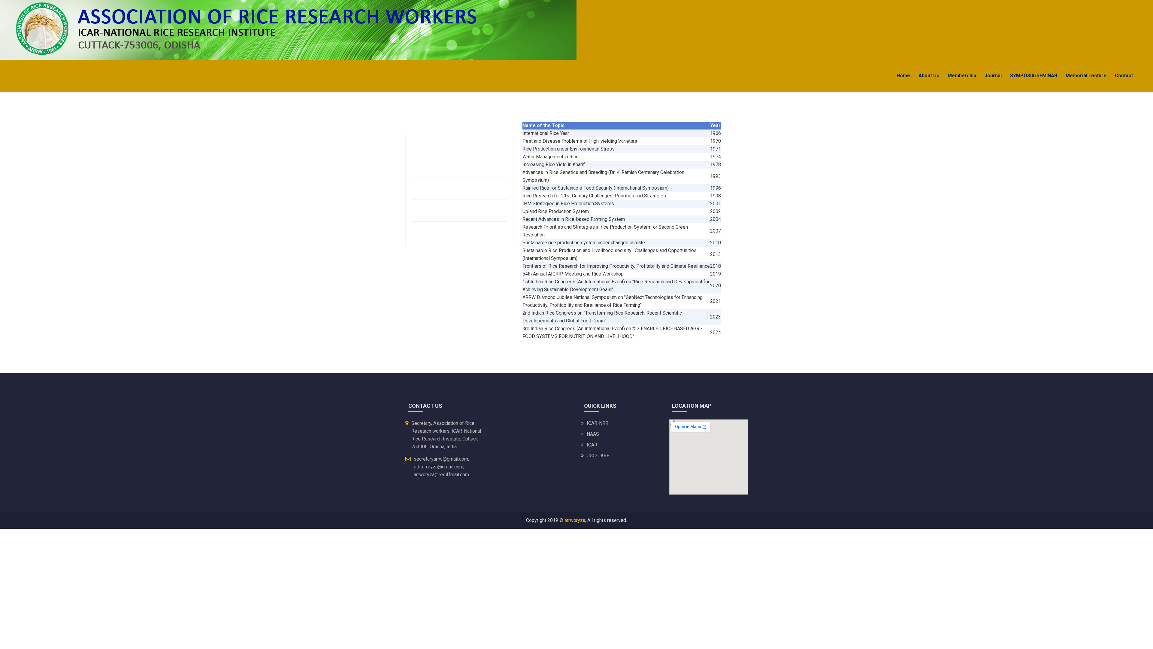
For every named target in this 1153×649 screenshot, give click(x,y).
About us (928, 75)
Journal (993, 75)
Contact (1124, 75)
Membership (962, 75)
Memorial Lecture (1086, 75)
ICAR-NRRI (598, 423)
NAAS (593, 434)
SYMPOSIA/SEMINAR (1033, 75)
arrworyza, (575, 520)
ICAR (592, 445)
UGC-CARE (598, 456)
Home (903, 75)
